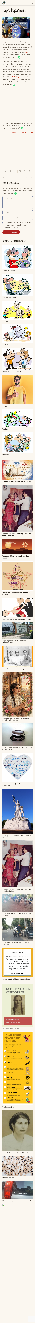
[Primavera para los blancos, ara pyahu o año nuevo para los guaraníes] (17, 895)
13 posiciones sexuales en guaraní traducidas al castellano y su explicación (17, 785)
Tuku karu (5, 429)
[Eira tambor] (17, 326)
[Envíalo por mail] (5, 171)
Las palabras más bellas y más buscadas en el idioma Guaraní (15, 557)
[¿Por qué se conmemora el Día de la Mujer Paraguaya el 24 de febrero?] (17, 790)
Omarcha (4, 406)
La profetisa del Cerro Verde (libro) (11, 1028)
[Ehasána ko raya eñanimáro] (17, 275)
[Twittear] (15, 171)
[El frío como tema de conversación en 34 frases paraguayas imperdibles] (17, 920)
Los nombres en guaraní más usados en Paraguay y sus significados (16, 593)
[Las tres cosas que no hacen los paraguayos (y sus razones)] (17, 599)
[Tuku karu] (17, 411)
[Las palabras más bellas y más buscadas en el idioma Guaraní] (17, 540)
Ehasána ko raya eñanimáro (9, 297)
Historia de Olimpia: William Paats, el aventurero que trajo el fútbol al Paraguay (17, 748)
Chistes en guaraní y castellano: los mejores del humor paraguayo (16, 980)
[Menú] (32, 2)
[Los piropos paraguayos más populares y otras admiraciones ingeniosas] (17, 624)
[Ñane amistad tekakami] (17, 246)
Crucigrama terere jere (8, 1178)
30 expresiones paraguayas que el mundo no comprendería (17, 1201)
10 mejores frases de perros (9, 1107)
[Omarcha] (17, 376)
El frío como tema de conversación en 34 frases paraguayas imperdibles (17, 943)
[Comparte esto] (10, 171)
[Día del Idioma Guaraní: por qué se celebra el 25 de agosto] (17, 461)
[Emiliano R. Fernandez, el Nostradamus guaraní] (17, 647)
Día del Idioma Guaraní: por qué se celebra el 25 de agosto (17, 481)
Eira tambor (5, 344)
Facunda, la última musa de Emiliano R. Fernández (15, 1153)
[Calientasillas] (17, 433)
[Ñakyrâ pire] (17, 302)
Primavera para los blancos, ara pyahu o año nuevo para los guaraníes (16, 914)
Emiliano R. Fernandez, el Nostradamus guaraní (14, 669)
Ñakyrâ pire (5, 321)
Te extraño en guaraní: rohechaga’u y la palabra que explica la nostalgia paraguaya (15, 719)
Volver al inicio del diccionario (22, 132)
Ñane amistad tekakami (8, 270)
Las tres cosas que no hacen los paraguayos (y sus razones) (17, 619)
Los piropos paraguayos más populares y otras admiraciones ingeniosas (14, 642)
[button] (19, 57)
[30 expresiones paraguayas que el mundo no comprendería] (17, 1182)
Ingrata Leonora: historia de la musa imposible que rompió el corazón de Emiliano (17, 534)
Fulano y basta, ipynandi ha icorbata (11, 371)
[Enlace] (4, 3)
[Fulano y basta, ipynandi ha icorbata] (17, 349)
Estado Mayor (15, 77)
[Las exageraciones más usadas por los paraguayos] (17, 1205)
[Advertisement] (17, 104)
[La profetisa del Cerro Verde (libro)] (17, 985)
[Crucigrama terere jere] (17, 1157)
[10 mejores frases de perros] (17, 1033)
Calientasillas (5, 454)
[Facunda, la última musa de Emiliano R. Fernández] (17, 1112)
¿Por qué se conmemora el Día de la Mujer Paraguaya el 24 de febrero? (17, 836)
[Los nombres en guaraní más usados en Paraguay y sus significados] (17, 562)
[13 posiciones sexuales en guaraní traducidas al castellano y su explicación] (17, 754)
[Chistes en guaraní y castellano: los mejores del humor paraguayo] (17, 949)
